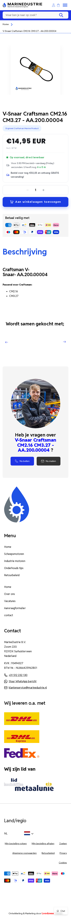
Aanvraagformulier (15, 608)
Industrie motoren (14, 561)
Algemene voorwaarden (24, 853)
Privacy (63, 853)
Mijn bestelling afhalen (43, 843)
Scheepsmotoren (14, 554)
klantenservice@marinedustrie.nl (28, 687)
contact (8, 615)
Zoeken (63, 843)
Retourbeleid (11, 575)
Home (6, 24)
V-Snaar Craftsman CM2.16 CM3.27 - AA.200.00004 (29, 31)
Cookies (63, 862)
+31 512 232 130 (18, 675)
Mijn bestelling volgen (16, 843)
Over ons (9, 594)
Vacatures (10, 601)
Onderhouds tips (13, 568)
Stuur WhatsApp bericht (22, 681)
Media (52, 913)
